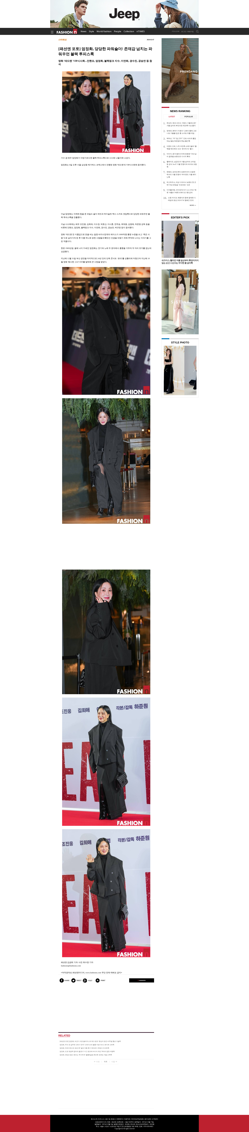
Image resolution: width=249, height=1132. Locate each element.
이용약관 (127, 1119)
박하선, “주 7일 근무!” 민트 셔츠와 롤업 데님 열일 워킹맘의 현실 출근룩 (181, 139)
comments (142, 980)
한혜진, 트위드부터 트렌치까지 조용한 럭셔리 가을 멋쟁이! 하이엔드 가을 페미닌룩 (181, 174)
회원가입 (190, 31)
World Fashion (104, 31)
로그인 (183, 31)
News (83, 31)
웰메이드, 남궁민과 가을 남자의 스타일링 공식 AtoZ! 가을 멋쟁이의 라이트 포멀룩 (182, 164)
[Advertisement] (106, 189)
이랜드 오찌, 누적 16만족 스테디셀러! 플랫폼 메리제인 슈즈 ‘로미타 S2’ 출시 (182, 147)
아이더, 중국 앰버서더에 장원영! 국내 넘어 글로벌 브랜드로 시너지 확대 (181, 155)
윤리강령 (148, 1119)
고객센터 (155, 1119)
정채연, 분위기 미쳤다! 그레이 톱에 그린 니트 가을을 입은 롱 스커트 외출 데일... (181, 132)
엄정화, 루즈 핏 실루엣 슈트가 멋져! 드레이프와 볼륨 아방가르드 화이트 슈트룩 (87, 1045)
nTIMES (141, 31)
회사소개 (94, 1119)
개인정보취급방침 (137, 1119)
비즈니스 (101, 1119)
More (192, 205)
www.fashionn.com (93, 973)
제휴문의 (120, 1119)
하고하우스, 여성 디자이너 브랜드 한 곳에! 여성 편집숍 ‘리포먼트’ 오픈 (181, 183)
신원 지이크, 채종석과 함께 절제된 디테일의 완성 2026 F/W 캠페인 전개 (182, 199)
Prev (166, 370)
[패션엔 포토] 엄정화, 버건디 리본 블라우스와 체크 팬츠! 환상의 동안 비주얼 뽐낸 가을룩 (90, 1041)
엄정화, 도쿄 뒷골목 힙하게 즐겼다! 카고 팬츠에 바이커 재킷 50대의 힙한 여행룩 (87, 1051)
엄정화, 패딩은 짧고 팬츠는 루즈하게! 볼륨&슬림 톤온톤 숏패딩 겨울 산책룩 (86, 1055)
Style (91, 31)
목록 (105, 1062)
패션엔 (67, 31)
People (117, 31)
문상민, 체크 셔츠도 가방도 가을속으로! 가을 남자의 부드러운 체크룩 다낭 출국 (181, 124)
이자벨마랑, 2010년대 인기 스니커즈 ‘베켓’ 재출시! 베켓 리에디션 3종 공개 (181, 191)
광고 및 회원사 (110, 1119)
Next (193, 370)
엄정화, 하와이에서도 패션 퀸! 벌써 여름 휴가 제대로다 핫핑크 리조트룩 (84, 1048)
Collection (129, 31)
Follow (175, 31)
